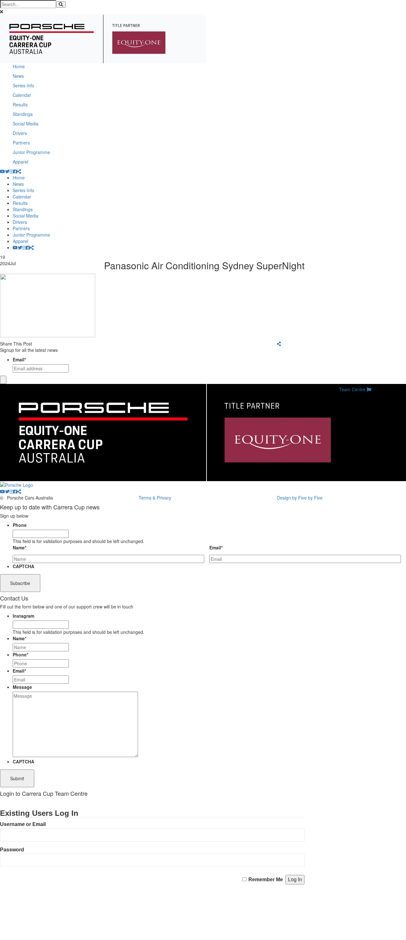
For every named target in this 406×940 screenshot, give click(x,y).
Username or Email (23, 824)
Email (19, 359)
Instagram (23, 616)
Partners (21, 142)
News (18, 76)
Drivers (20, 133)
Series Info (23, 85)
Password (12, 849)
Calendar (22, 95)
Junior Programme (31, 152)
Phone (20, 525)
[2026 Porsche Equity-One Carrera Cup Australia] (103, 38)
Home (19, 66)
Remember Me (265, 879)
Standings (23, 114)
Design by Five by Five (300, 497)
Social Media (25, 123)
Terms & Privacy (155, 497)
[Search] (61, 4)
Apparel (20, 161)
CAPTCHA (23, 566)
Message (22, 687)
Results (20, 104)
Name (19, 547)
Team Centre (353, 389)
